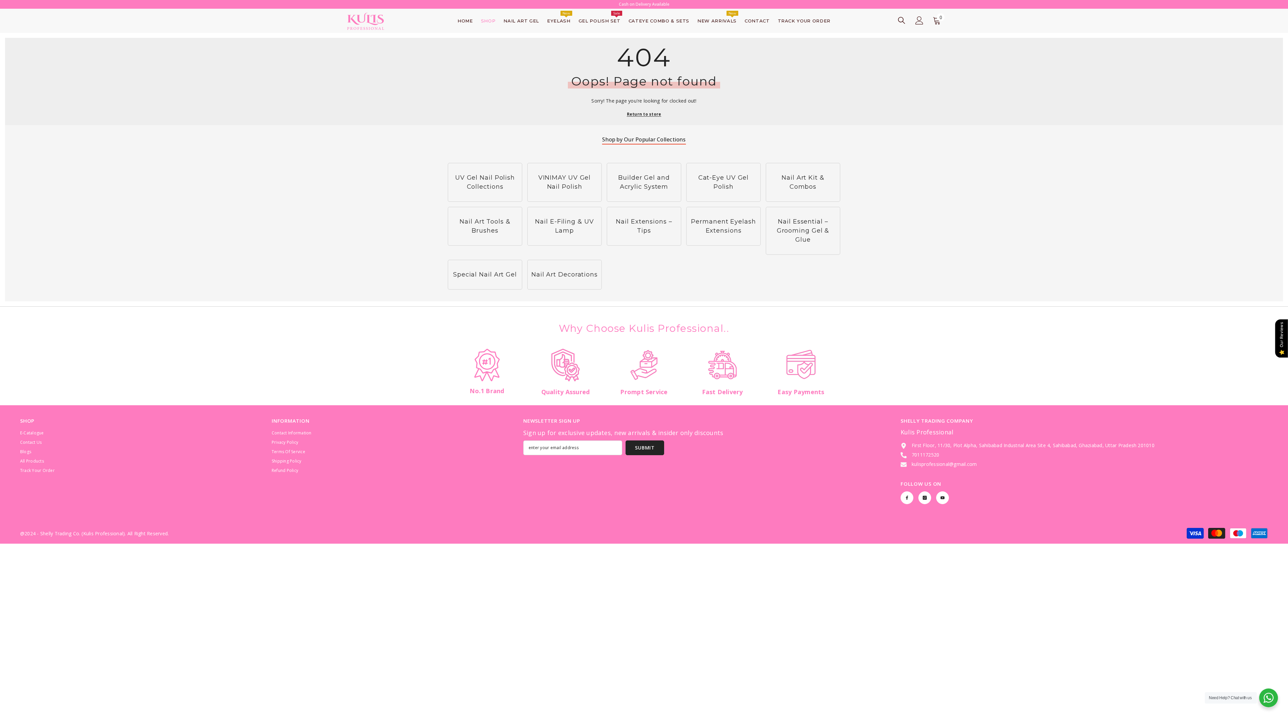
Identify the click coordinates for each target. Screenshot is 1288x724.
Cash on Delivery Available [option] (644, 4)
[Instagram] (924, 497)
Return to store (644, 114)
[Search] (901, 20)
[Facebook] (907, 497)
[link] (487, 374)
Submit (644, 447)
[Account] (919, 20)
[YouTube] (942, 497)
